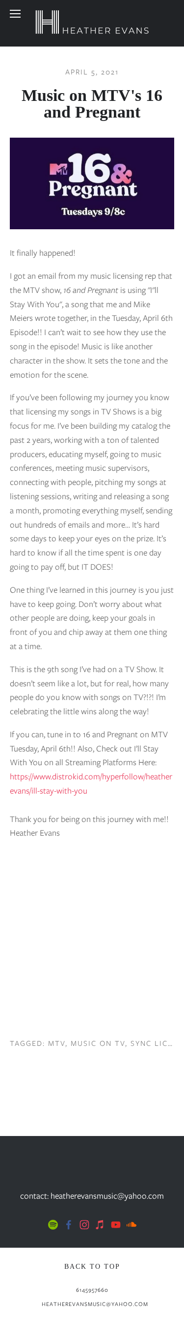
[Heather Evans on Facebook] (69, 1225)
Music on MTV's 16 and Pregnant (92, 103)
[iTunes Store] (100, 1225)
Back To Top (92, 1266)
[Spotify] (53, 1225)
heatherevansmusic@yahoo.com (95, 1304)
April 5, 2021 (92, 72)
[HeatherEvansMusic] (131, 1225)
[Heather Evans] (84, 1225)
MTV (56, 1043)
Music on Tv (98, 1043)
